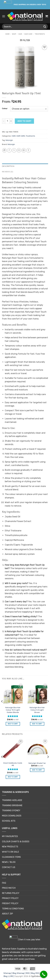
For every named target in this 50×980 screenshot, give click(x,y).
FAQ (4, 883)
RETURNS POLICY (10, 893)
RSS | (28, 973)
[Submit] (44, 26)
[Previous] (2, 707)
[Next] (47, 707)
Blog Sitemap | (19, 973)
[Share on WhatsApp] (4, 150)
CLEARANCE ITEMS (11, 857)
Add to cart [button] (13, 724)
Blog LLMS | (9, 976)
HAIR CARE (28, 34)
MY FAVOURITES (10, 836)
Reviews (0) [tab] (7, 172)
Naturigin (9, 140)
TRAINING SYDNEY (11, 810)
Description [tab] (8, 166)
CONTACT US (8, 867)
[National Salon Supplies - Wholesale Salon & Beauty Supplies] (25, 16)
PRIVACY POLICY (10, 898)
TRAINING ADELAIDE (12, 800)
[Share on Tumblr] (28, 150)
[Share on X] (14, 150)
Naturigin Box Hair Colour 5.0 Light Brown (37, 709)
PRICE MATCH (9, 888)
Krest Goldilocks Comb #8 (12, 764)
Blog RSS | (36, 973)
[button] (3, 16)
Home (7, 34)
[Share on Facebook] (9, 150)
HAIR (20, 34)
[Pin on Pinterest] (23, 150)
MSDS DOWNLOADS (11, 815)
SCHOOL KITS (8, 821)
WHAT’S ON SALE (10, 852)
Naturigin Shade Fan (37, 763)
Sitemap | (7, 973)
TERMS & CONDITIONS (13, 908)
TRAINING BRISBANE (12, 805)
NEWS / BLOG (8, 862)
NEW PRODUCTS (10, 846)
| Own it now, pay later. (29, 939)
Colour (4, 108)
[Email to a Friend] (19, 150)
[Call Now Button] (43, 974)
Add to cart (24, 121)
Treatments (40, 34)
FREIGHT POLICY (10, 903)
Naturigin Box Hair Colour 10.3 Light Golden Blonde (12, 709)
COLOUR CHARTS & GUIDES (15, 841)
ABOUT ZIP (7, 913)
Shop (14, 34)
